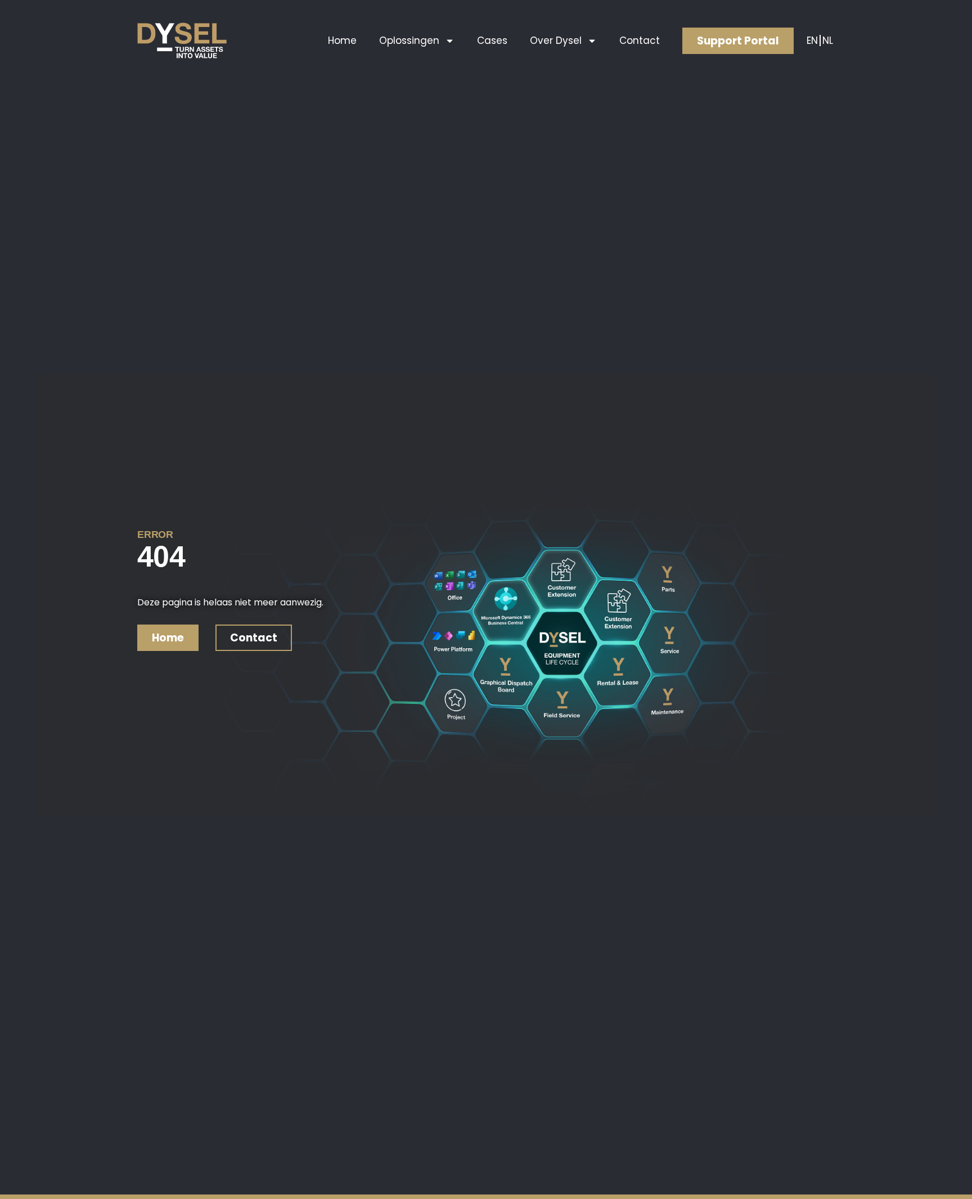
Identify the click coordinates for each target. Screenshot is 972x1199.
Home (342, 40)
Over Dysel (556, 40)
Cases (492, 40)
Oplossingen (409, 40)
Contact (639, 40)
